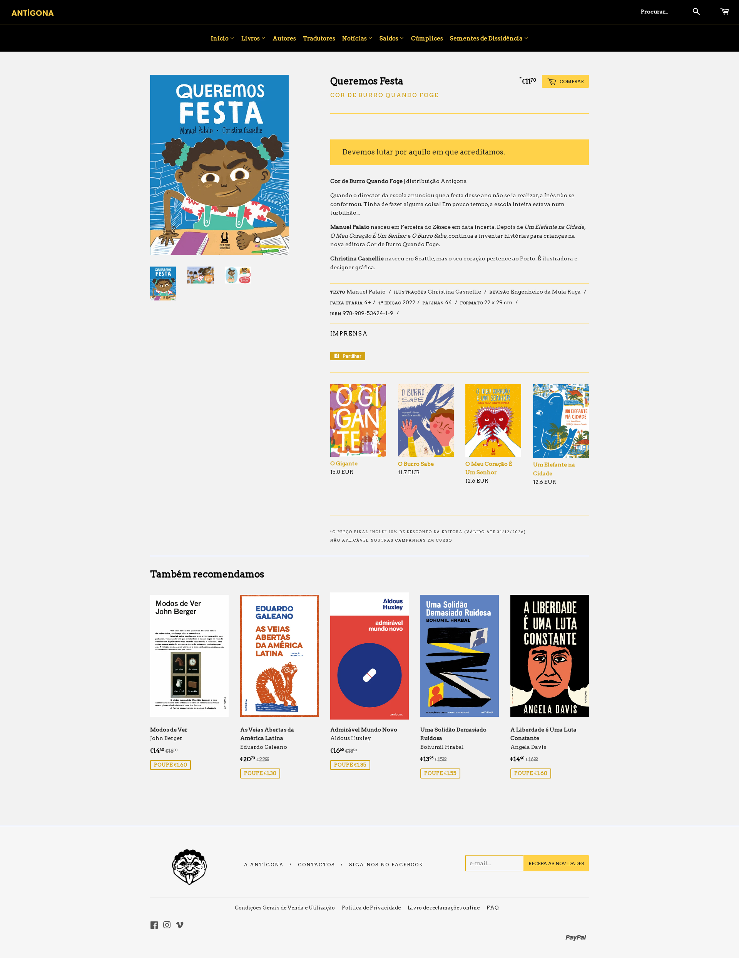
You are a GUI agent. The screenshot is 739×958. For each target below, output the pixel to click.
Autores (284, 38)
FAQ (493, 908)
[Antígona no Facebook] (154, 926)
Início (220, 38)
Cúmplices (427, 38)
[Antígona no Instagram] (167, 926)
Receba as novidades (556, 863)
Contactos (316, 864)
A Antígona (264, 864)
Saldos (390, 38)
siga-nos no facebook (386, 864)
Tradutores (319, 38)
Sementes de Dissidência (487, 38)
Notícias (355, 38)
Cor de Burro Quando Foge (384, 95)
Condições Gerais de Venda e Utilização (285, 908)
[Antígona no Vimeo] (180, 926)
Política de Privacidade (371, 908)
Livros (251, 38)
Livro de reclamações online (444, 908)
